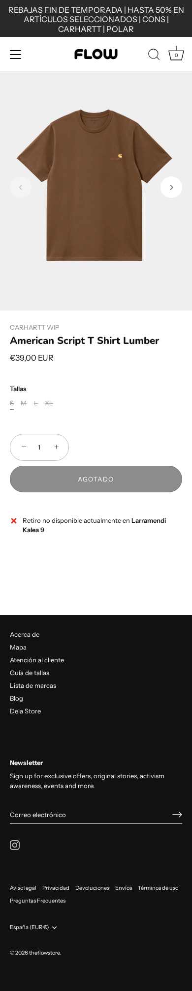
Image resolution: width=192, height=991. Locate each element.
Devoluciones (92, 887)
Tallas (18, 389)
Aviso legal (23, 887)
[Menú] (16, 54)
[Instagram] (15, 845)
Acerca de (24, 634)
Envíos (123, 887)
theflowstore (44, 952)
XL (49, 403)
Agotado (96, 479)
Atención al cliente (37, 660)
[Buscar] (154, 56)
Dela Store (25, 711)
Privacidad (55, 887)
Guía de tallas (29, 673)
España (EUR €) (29, 927)
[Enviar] (177, 815)
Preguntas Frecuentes (37, 900)
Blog (16, 698)
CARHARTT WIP (35, 327)
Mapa (18, 647)
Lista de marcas (33, 685)
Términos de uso (158, 887)
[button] (21, 187)
